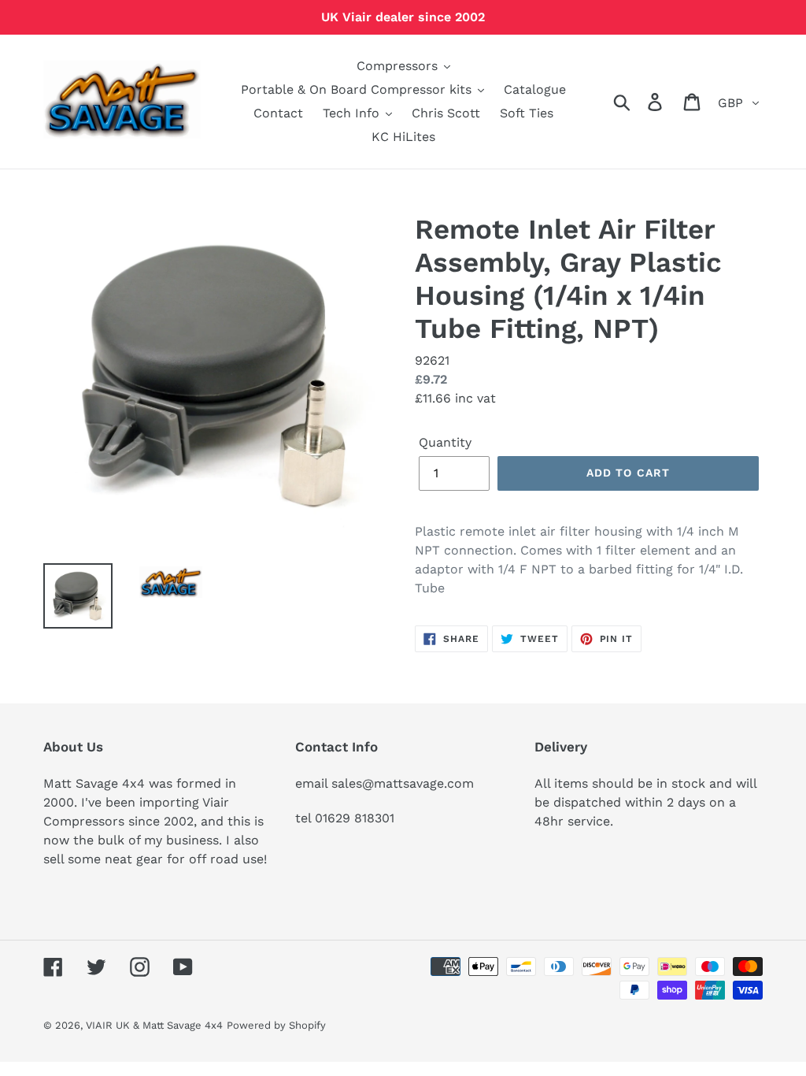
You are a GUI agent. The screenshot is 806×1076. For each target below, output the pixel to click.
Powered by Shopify (276, 1025)
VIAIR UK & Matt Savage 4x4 (154, 1025)
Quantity (445, 442)
